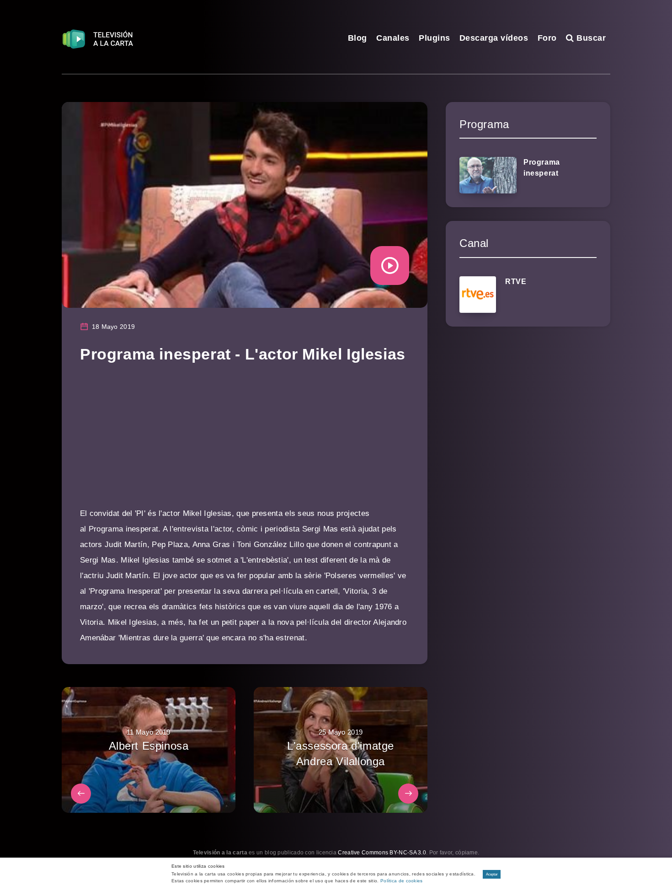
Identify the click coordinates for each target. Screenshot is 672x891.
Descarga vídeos (493, 38)
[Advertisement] (244, 442)
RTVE (515, 281)
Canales (393, 38)
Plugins (434, 38)
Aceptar (492, 874)
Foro (547, 38)
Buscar (590, 38)
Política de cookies (401, 880)
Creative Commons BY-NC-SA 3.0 (382, 852)
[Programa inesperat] (488, 175)
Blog (357, 38)
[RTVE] (477, 294)
